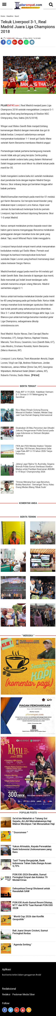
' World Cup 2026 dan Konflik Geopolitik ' (28, 918)
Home (3, 16)
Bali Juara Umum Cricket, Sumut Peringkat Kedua (30, 932)
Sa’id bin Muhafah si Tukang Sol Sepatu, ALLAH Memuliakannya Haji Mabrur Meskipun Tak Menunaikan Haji (33, 821)
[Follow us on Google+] (16, 1009)
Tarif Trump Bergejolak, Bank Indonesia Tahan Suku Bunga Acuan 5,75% (31, 863)
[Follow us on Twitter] (10, 1009)
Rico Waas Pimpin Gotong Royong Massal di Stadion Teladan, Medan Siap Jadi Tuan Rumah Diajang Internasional (34, 412)
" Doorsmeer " (20, 832)
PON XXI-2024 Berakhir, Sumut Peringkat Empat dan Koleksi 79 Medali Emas (30, 877)
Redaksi (6, 994)
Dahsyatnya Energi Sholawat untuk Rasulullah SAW (31, 890)
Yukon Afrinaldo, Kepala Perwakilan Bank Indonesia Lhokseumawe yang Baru (32, 849)
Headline (10, 16)
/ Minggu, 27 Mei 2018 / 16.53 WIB (27, 38)
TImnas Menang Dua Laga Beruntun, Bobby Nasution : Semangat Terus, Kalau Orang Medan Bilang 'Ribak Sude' (35, 484)
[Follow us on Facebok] (4, 1009)
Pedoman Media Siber (23, 994)
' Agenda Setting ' (22, 944)
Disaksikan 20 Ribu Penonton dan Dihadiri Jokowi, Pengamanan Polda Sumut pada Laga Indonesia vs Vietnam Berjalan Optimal (35, 432)
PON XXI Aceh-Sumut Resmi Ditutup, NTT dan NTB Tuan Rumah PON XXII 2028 (32, 905)
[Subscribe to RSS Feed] (28, 1009)
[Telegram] (31, 42)
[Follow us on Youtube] (22, 1009)
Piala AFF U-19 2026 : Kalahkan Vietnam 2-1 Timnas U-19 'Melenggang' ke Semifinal (34, 394)
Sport (17, 16)
